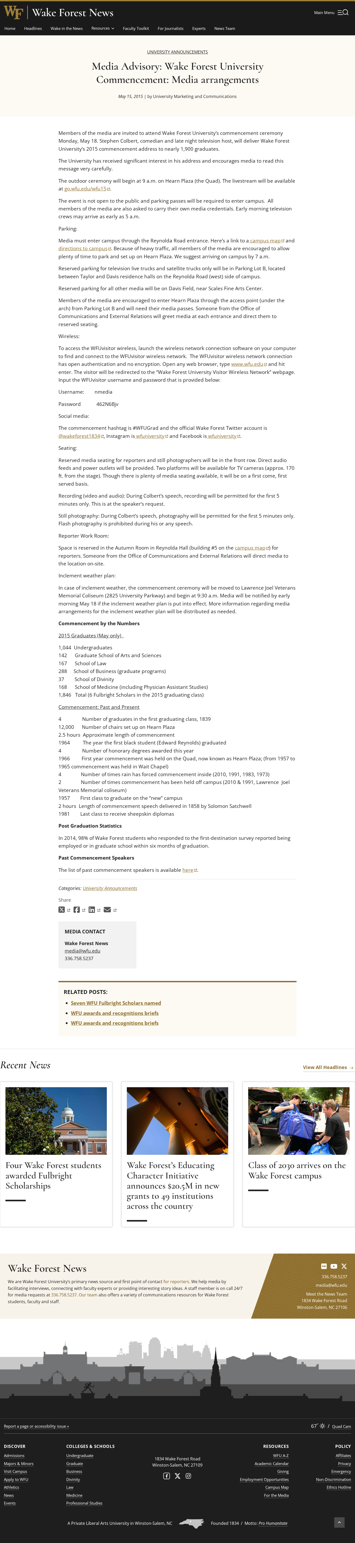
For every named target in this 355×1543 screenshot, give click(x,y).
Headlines (33, 28)
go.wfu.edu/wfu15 (87, 188)
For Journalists (170, 28)
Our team (88, 1295)
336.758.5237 (64, 1295)
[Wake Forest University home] (13, 12)
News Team (224, 28)
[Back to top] (339, 1522)
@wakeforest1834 (81, 436)
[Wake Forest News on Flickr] (324, 1266)
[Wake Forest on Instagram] (188, 1477)
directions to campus (84, 248)
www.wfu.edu (249, 364)
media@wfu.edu (82, 951)
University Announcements (177, 52)
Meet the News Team (326, 1294)
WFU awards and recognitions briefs (115, 1013)
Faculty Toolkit (136, 28)
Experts (199, 28)
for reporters (176, 1281)
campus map (266, 240)
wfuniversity (151, 436)
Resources (100, 28)
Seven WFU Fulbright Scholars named (116, 1003)
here (189, 870)
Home (9, 28)
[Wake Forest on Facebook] (166, 1477)
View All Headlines (325, 1067)
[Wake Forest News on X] (344, 1266)
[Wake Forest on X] (177, 1477)
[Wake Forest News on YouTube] (333, 1266)
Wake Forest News (73, 12)
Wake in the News (67, 28)
